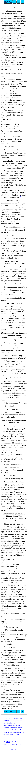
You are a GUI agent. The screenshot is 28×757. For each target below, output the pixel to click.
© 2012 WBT (14, 749)
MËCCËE (8, 2)
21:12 (8, 718)
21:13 (8, 742)
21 (19, 2)
